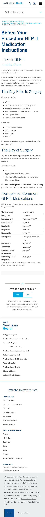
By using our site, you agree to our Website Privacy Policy (21, 503)
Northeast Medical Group (12, 375)
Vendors (5, 454)
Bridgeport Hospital (10, 335)
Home (4, 21)
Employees (6, 442)
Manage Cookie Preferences (12, 458)
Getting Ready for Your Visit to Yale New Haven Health (22, 23)
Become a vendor (9, 424)
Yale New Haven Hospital (11, 367)
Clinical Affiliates (9, 371)
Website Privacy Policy (28, 499)
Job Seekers (7, 438)
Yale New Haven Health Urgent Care (15, 359)
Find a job (6, 408)
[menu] (40, 3)
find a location (8, 400)
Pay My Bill (7, 416)
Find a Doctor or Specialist (12, 404)
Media (5, 450)
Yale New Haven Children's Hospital (15, 339)
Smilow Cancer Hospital (11, 355)
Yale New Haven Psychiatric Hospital (16, 351)
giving (5, 446)
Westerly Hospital (9, 363)
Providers (6, 434)
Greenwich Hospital (9, 343)
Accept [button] (9, 513)
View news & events (10, 420)
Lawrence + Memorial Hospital (13, 347)
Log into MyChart (9, 412)
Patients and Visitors (17, 21)
